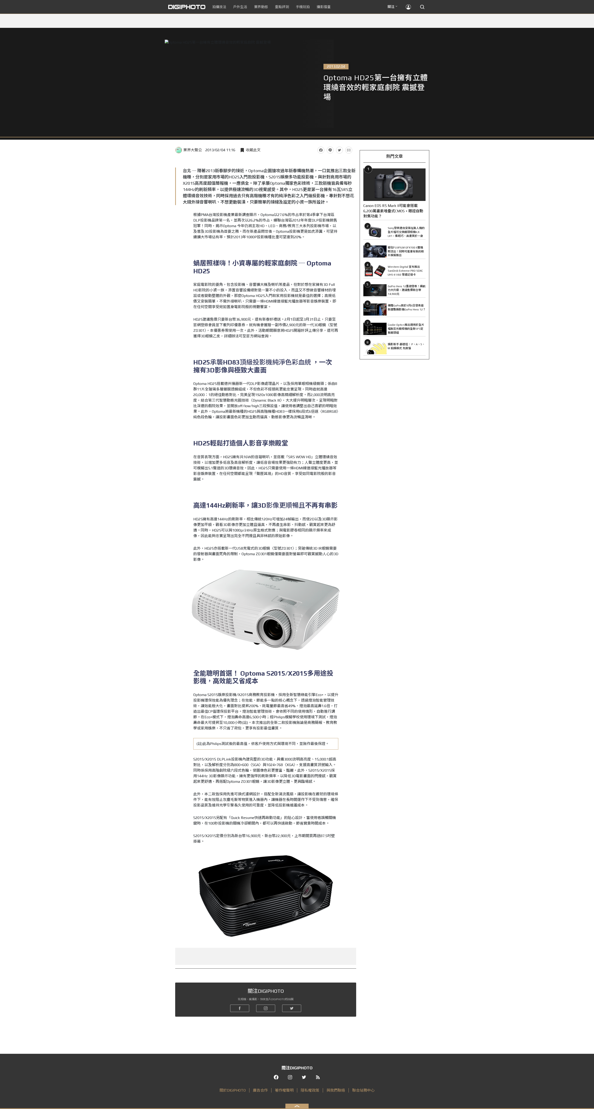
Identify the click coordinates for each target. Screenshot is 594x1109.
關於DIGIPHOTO (233, 1090)
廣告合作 (260, 1090)
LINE (330, 150)
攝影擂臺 (324, 7)
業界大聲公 (192, 150)
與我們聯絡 (335, 1090)
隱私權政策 (310, 1090)
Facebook (320, 150)
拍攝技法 (219, 7)
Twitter (339, 150)
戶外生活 (240, 7)
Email (348, 150)
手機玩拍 (303, 7)
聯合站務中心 (363, 1090)
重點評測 (282, 7)
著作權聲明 (284, 1090)
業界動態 (261, 7)
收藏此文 (253, 150)
